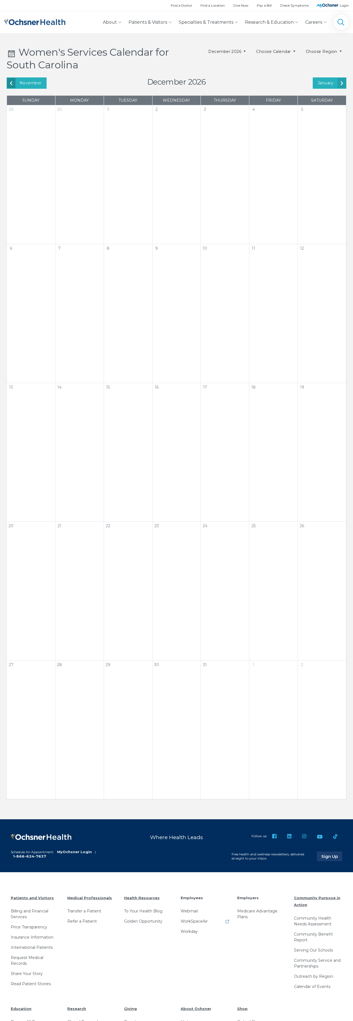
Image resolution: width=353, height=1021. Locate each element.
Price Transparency (29, 927)
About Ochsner (196, 1008)
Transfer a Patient (84, 911)
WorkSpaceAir (194, 921)
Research (76, 1008)
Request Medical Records (27, 960)
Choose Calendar (274, 51)
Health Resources (142, 898)
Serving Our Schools (313, 950)
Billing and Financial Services (29, 914)
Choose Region (322, 51)
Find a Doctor (181, 5)
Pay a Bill (264, 5)
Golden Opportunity (143, 921)
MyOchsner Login (74, 852)
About (110, 22)
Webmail (189, 911)
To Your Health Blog (143, 911)
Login (344, 5)
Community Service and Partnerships (317, 963)
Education (21, 1008)
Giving (130, 1008)
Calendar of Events (312, 986)
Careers (313, 22)
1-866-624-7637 (29, 856)
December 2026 (225, 51)
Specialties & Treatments (206, 22)
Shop (242, 1008)
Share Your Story (27, 973)
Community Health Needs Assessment (312, 921)
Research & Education (269, 22)
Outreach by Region (313, 976)
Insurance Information (32, 937)
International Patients (32, 947)
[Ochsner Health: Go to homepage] (34, 21)
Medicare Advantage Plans (257, 914)
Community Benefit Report (313, 937)
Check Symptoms (294, 5)
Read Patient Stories (31, 983)
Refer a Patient (82, 921)
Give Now (240, 5)
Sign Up (331, 856)
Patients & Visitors (148, 22)
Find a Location (212, 5)
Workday (189, 931)
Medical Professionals (89, 898)
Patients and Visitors (32, 898)
